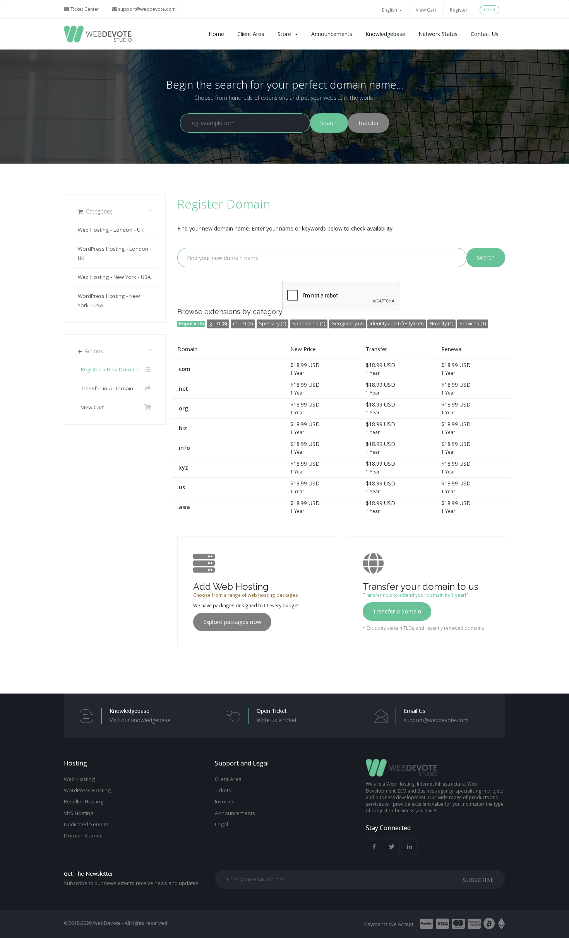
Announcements (331, 34)
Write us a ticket (277, 720)
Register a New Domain (108, 369)
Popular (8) (191, 324)
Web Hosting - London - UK (111, 229)
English (390, 10)
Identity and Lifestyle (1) (396, 323)
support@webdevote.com (146, 9)
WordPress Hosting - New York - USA (109, 300)
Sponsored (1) (308, 323)
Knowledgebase (385, 34)
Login (489, 9)
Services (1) (472, 323)
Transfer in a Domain (105, 388)
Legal (221, 824)
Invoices (225, 801)
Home (216, 34)
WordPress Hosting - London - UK (114, 253)
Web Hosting (79, 779)
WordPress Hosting (87, 790)
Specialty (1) (272, 323)
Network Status (438, 34)
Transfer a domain (397, 611)
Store (286, 34)
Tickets (223, 790)
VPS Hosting (78, 813)
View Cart (426, 10)
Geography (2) (347, 323)
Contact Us (485, 34)
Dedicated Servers (86, 824)
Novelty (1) (441, 323)
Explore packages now (232, 621)
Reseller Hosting (83, 801)
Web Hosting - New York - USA (114, 276)
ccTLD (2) (243, 323)
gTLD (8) (218, 323)
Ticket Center (84, 9)
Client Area (250, 34)
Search (486, 257)
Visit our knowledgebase (140, 720)
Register (459, 10)
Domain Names (83, 835)
